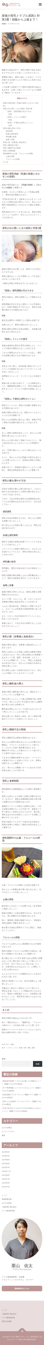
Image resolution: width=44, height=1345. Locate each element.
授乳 (29, 1048)
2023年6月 (6, 1163)
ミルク (15, 1048)
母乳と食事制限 (9, 150)
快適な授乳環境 (12, 134)
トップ (4, 1195)
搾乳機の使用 (11, 136)
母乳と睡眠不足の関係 (12, 148)
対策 (10, 114)
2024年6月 (6, 1152)
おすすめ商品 (7, 1127)
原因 (20, 1048)
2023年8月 (6, 1160)
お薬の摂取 (10, 156)
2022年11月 (6, 1171)
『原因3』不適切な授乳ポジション (19, 122)
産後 (12, 1044)
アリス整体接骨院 (8, 1211)
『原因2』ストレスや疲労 (16, 117)
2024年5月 (6, 1156)
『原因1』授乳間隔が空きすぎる (18, 111)
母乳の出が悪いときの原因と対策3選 (17, 108)
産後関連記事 (7, 1199)
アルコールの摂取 (13, 159)
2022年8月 (6, 1175)
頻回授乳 (9, 131)
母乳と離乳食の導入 (11, 145)
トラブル (9, 1048)
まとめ (5, 162)
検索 (4, 1058)
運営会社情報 (7, 1321)
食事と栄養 (10, 139)
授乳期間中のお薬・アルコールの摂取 (18, 153)
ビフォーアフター (8, 1131)
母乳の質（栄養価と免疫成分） (15, 142)
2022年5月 (6, 1187)
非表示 (24, 98)
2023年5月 (6, 1167)
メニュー (40, 4)
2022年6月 (6, 1183)
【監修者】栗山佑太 (9, 1207)
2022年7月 (6, 1179)
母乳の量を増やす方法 (12, 128)
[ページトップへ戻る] (22, 1331)
